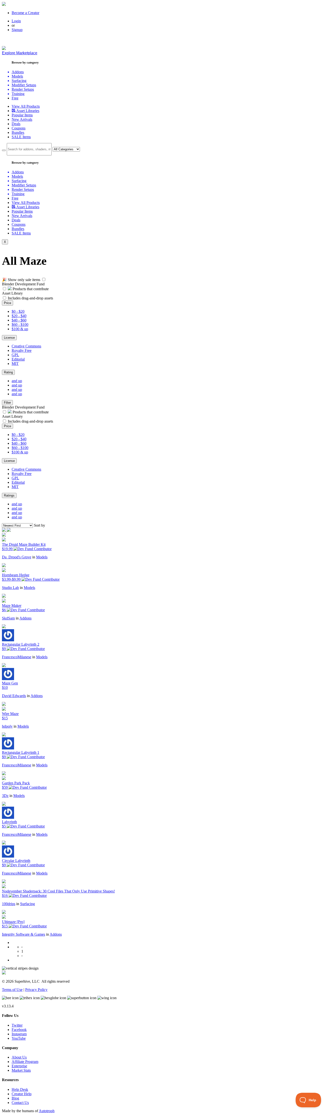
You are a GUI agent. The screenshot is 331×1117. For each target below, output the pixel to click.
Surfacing (27, 904)
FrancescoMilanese (16, 657)
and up (17, 381)
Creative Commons (26, 346)
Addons (25, 618)
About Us (19, 1057)
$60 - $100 (20, 324)
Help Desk (20, 1089)
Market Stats (21, 1070)
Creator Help (22, 1094)
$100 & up (20, 329)
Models (41, 557)
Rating (8, 372)
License (9, 337)
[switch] (43, 279)
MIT (15, 364)
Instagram (19, 1034)
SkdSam (8, 618)
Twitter (17, 1025)
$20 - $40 (19, 316)
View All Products (26, 106)
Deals (16, 124)
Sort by (39, 525)
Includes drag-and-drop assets (30, 298)
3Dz (5, 796)
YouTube (19, 1038)
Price (7, 303)
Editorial (18, 359)
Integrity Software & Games (23, 934)
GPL (15, 355)
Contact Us (20, 1103)
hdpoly (7, 726)
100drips (8, 904)
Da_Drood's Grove (16, 557)
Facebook (19, 1030)
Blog (15, 1098)
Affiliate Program (25, 1062)
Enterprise (19, 1066)
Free (15, 98)
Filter (7, 402)
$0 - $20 (18, 311)
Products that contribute (30, 289)
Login (16, 21)
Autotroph (47, 1111)
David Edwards (14, 696)
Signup (17, 30)
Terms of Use (12, 990)
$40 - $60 (19, 320)
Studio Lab (10, 588)
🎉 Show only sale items (21, 280)
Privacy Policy (36, 990)
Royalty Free (22, 350)
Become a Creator (25, 13)
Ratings (9, 495)
